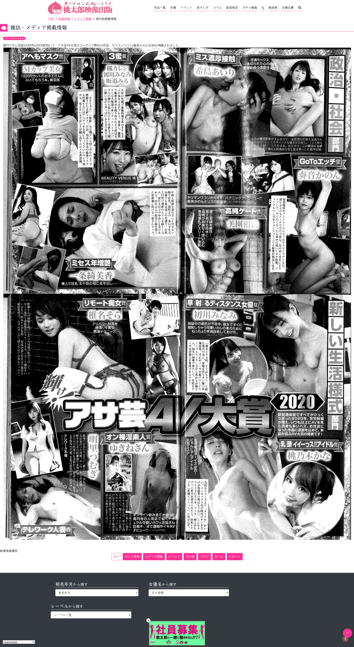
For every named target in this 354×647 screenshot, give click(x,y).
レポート (235, 556)
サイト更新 (132, 556)
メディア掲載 (154, 556)
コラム (217, 7)
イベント (186, 7)
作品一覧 (160, 7)
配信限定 (232, 7)
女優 (173, 7)
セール (218, 556)
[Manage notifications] (345, 639)
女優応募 (288, 7)
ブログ (204, 556)
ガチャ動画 (249, 7)
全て (116, 556)
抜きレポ (203, 7)
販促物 (273, 7)
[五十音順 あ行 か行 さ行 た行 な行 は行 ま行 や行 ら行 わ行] (189, 592)
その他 (190, 556)
